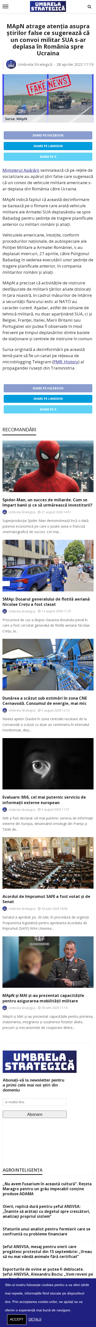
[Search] (89, 6)
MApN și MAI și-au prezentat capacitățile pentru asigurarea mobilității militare (43, 998)
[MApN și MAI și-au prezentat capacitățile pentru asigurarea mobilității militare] (48, 962)
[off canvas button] (5, 6)
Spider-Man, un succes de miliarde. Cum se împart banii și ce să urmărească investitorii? (47, 502)
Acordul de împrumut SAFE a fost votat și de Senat (46, 899)
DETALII (35, 1319)
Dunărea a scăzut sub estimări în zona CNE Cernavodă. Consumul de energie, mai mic (44, 701)
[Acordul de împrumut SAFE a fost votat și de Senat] (48, 863)
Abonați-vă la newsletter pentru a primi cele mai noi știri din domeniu (33, 1085)
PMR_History (65, 362)
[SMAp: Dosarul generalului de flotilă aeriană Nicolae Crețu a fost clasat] (48, 565)
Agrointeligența (22, 1170)
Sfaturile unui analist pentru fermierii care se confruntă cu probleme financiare (46, 1231)
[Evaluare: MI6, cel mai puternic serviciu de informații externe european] (48, 764)
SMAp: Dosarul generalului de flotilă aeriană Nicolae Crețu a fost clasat (46, 602)
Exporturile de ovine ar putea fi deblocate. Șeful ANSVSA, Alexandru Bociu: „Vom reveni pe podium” (48, 1274)
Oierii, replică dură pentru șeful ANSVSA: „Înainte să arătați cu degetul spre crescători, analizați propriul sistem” (46, 1211)
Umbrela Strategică (35, 64)
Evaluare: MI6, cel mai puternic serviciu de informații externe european (44, 800)
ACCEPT (17, 1319)
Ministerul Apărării (20, 170)
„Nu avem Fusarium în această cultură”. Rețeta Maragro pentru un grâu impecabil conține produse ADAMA (47, 1188)
